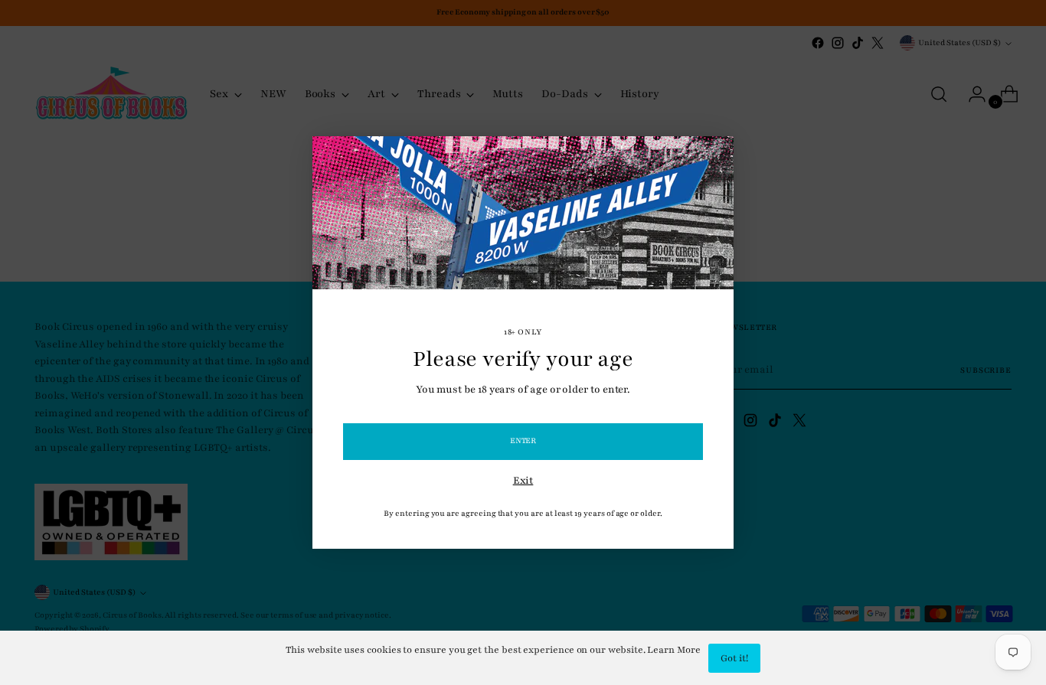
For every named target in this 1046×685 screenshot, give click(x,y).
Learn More (673, 650)
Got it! (734, 658)
